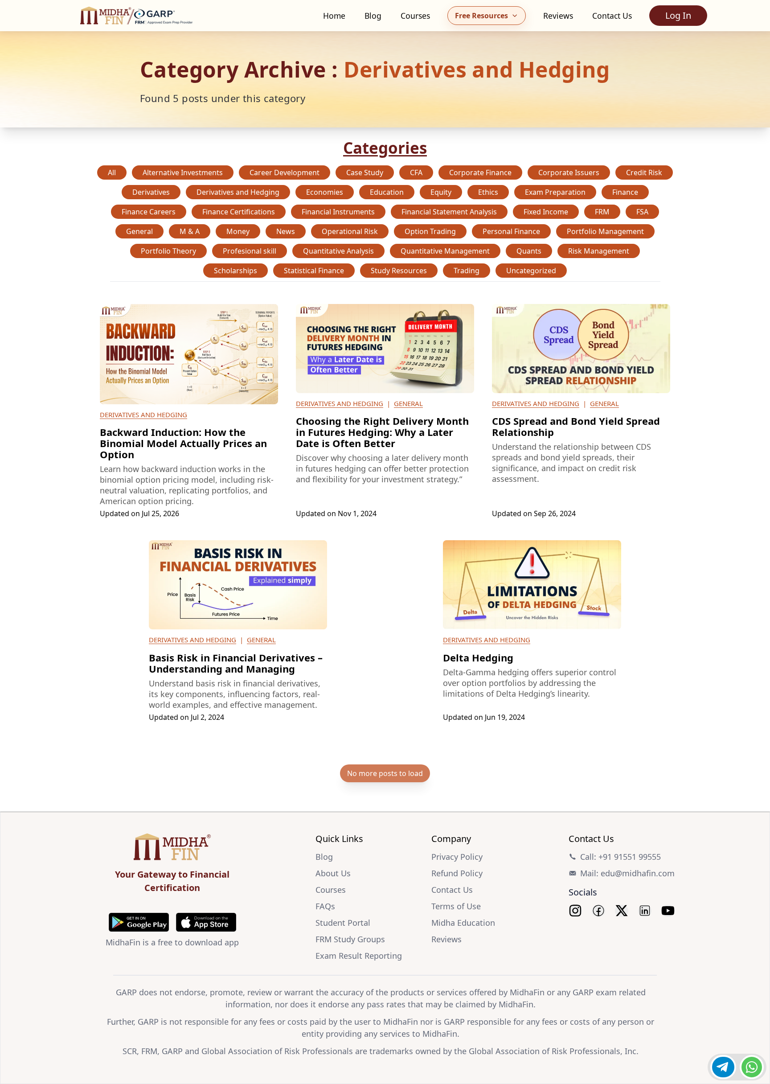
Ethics (488, 192)
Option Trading (430, 231)
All (112, 172)
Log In (678, 15)
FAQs (325, 906)
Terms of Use (456, 906)
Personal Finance (511, 231)
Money (238, 231)
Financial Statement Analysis (449, 212)
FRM (602, 212)
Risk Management (598, 251)
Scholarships (235, 270)
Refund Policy (457, 873)
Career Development (284, 172)
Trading (466, 270)
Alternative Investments (183, 172)
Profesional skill (249, 251)
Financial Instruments (338, 212)
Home (334, 15)
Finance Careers (149, 212)
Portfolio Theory (168, 251)
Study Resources (399, 270)
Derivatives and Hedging (238, 192)
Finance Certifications (238, 212)
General (139, 231)
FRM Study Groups (350, 939)
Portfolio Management (605, 231)
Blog (373, 15)
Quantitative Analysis (338, 251)
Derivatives (151, 192)
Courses (415, 15)
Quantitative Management (445, 251)
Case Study (364, 172)
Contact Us (612, 15)
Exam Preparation (555, 192)
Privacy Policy (457, 856)
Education (387, 192)
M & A (190, 231)
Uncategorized (531, 270)
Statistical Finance (314, 270)
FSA (642, 212)
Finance (625, 192)
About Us (333, 873)
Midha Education (463, 922)
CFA (416, 172)
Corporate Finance (480, 172)
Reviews (558, 15)
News (285, 231)
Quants (528, 251)
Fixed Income (546, 212)
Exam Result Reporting (358, 955)
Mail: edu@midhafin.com (627, 873)
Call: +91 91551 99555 (620, 856)
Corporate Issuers (568, 172)
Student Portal (342, 922)
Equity (440, 192)
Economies (324, 192)
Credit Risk (644, 172)
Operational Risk (350, 231)
